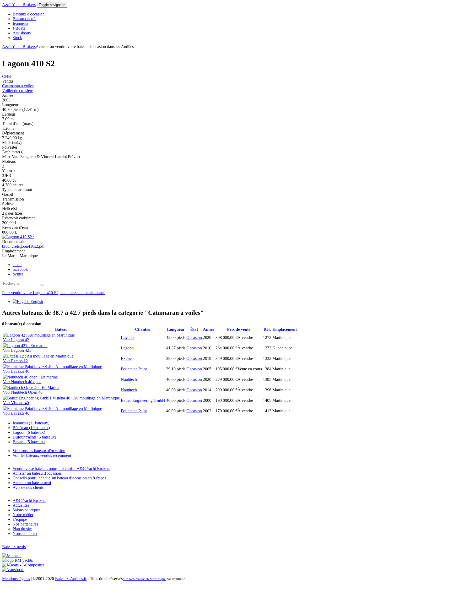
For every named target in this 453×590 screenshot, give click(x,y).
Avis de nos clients (28, 487)
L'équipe (20, 519)
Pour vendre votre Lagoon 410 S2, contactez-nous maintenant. (53, 292)
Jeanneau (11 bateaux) (31, 423)
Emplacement (284, 329)
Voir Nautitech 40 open (22, 382)
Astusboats (22, 33)
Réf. (267, 329)
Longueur (176, 329)
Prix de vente (238, 329)
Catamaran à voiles (18, 86)
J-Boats (19, 28)
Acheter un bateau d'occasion (37, 473)
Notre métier (23, 514)
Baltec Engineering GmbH (143, 400)
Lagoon (127, 337)
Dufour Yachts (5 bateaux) (34, 437)
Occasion (194, 337)
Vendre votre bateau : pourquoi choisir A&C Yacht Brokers (61, 468)
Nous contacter (25, 533)
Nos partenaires (25, 524)
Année (208, 329)
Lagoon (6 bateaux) (29, 432)
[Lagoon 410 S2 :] (18, 237)
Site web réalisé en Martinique (144, 579)
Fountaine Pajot (134, 369)
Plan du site (22, 529)
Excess (126, 358)
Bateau (61, 329)
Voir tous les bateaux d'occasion (39, 450)
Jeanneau (20, 23)
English (36, 301)
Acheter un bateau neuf (32, 482)
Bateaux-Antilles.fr (71, 578)
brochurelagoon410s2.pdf (23, 246)
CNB (6, 76)
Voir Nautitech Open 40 (22, 392)
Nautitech (129, 379)
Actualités (21, 505)
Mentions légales (16, 578)
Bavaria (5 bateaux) (29, 442)
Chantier (143, 329)
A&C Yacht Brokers (19, 4)
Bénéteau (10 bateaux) (31, 427)
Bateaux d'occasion (29, 14)
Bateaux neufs (24, 19)
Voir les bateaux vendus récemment (42, 455)
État (194, 329)
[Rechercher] (42, 284)
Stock (17, 37)
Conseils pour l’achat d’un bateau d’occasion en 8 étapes (59, 478)
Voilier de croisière (17, 90)
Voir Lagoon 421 (17, 350)
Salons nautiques (26, 510)
